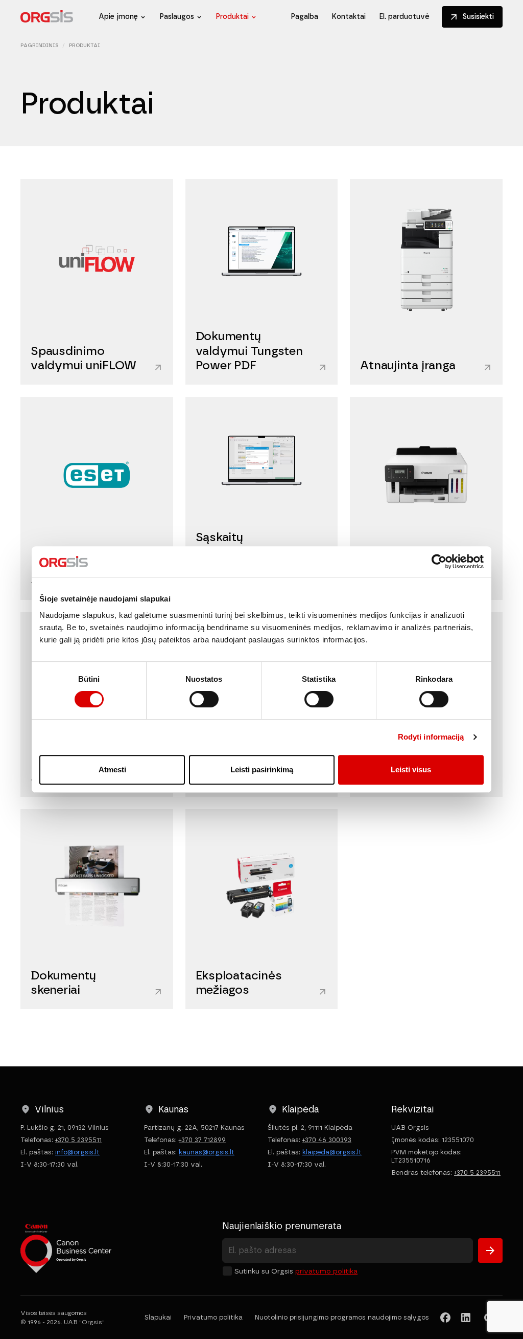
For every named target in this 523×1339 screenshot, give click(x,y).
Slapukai (158, 1317)
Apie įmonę (118, 16)
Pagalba (304, 16)
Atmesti (112, 769)
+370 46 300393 (326, 1140)
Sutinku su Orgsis (296, 1271)
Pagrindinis (39, 45)
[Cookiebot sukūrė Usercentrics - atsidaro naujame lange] (439, 561)
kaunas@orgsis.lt (206, 1152)
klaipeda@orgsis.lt (332, 1152)
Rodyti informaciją (431, 736)
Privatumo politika (326, 1271)
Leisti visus (411, 769)
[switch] (204, 699)
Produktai (232, 16)
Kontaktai (348, 16)
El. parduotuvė (404, 16)
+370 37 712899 (202, 1140)
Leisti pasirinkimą (261, 769)
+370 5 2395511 (78, 1140)
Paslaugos (176, 16)
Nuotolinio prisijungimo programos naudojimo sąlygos (342, 1317)
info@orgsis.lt (77, 1152)
